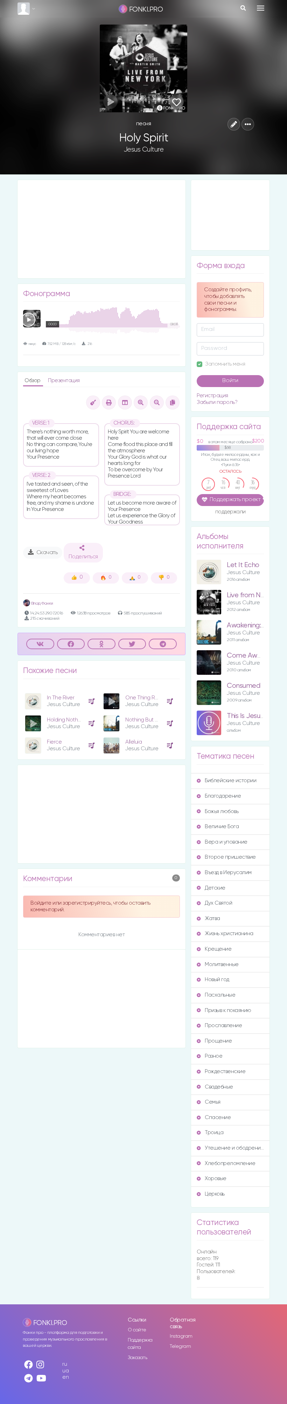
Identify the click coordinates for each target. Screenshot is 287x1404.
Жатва (212, 918)
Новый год (217, 979)
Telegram (180, 1346)
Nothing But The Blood (152, 720)
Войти (230, 381)
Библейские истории (230, 780)
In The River (60, 697)
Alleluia (133, 742)
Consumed (243, 686)
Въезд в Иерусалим (228, 872)
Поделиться (83, 557)
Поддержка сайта (140, 1344)
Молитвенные (222, 964)
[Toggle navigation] (261, 8)
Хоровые (215, 1178)
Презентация (64, 380)
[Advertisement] (102, 229)
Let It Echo (243, 565)
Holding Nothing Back (72, 720)
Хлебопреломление (230, 1163)
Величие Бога (222, 826)
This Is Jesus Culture (256, 716)
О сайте (137, 1330)
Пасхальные (220, 995)
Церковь (215, 1194)
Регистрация (212, 395)
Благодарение (223, 796)
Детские (215, 888)
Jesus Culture (144, 149)
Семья (212, 1102)
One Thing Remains (149, 697)
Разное (213, 1056)
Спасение (218, 1117)
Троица (214, 1132)
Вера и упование (226, 842)
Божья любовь (221, 811)
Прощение (218, 1041)
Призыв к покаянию (228, 1010)
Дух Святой (218, 903)
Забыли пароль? (217, 402)
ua (65, 1370)
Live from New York (255, 595)
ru (64, 1364)
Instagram (181, 1336)
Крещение (218, 949)
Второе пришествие (230, 857)
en (65, 1377)
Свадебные (219, 1087)
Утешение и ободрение (234, 1148)
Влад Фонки (41, 603)
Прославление (223, 1025)
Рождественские (225, 1071)
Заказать (137, 1357)
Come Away (246, 655)
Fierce (54, 742)
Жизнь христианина (229, 933)
